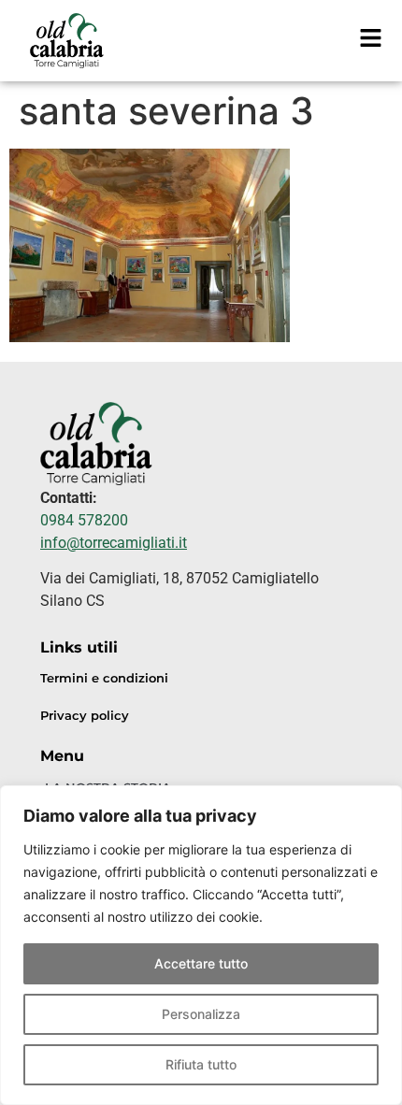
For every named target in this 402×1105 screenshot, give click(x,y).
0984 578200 (84, 520)
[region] (201, 945)
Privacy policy (84, 716)
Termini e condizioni (104, 678)
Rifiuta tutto (201, 1064)
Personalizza (201, 1014)
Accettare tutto (201, 963)
